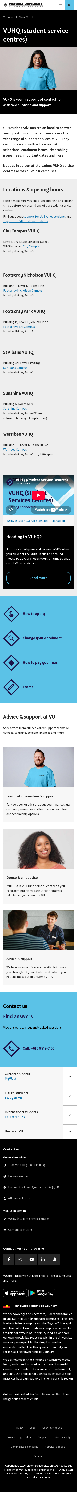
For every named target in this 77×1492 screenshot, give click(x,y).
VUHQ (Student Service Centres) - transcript (35, 521)
